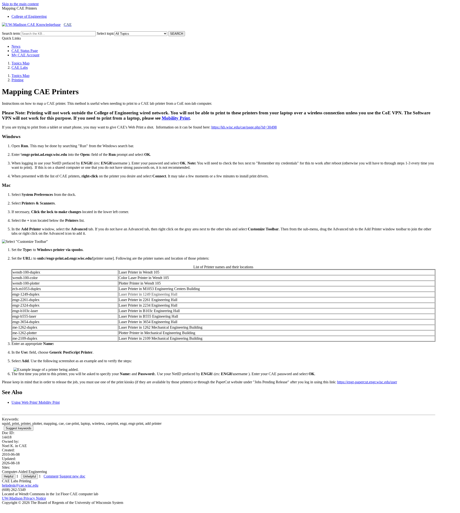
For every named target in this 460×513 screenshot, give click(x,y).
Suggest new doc (72, 476)
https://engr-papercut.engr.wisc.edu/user (367, 382)
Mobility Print (176, 118)
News (16, 46)
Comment (51, 476)
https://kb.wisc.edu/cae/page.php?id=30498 (244, 127)
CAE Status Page (25, 51)
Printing (17, 80)
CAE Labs (20, 67)
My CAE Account (25, 55)
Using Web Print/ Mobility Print (36, 402)
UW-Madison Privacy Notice (24, 498)
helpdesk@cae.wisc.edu (20, 485)
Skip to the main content (20, 4)
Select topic (105, 33)
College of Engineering (29, 16)
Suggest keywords (18, 428)
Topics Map (20, 63)
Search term (11, 33)
